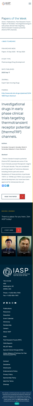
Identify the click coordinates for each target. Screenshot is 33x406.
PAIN (4, 337)
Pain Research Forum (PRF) (12, 340)
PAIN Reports (7, 343)
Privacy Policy (8, 374)
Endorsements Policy (10, 371)
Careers (5, 328)
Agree (16, 403)
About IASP (7, 332)
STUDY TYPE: (6, 59)
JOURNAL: (5, 80)
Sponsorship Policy (9, 378)
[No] (31, 398)
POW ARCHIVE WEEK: (9, 48)
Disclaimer (6, 364)
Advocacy (6, 322)
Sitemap (6, 384)
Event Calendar (8, 318)
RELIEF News (7, 347)
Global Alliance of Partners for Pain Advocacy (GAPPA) (15, 354)
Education (6, 315)
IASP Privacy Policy (23, 399)
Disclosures (7, 368)
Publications (7, 308)
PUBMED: (5, 90)
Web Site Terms (8, 381)
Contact (6, 361)
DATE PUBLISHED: (8, 69)
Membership (7, 325)
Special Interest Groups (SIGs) (13, 350)
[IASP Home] (6, 3)
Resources (6, 312)
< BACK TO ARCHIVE (8, 41)
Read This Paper (11, 196)
